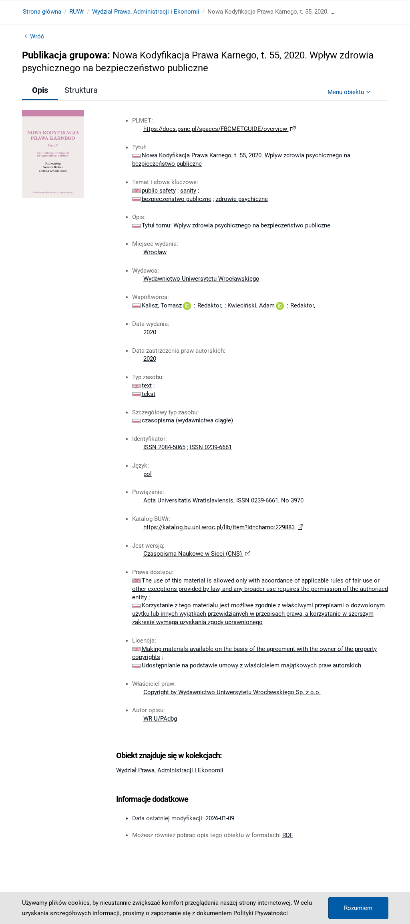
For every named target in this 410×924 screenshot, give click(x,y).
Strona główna (42, 11)
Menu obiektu (346, 92)
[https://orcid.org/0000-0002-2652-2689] (280, 305)
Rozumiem (358, 908)
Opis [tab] (40, 90)
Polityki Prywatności (260, 913)
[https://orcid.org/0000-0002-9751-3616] (187, 305)
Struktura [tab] (81, 90)
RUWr (76, 11)
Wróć (37, 36)
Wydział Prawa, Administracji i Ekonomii (145, 11)
